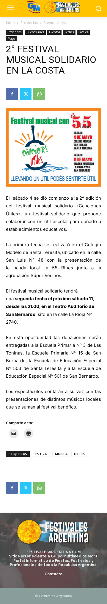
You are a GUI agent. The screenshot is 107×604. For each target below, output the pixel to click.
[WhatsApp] (39, 94)
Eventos (54, 32)
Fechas (69, 32)
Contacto (53, 574)
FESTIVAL (41, 454)
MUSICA (61, 454)
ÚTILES (79, 454)
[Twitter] (26, 94)
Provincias (29, 22)
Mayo (11, 38)
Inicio (10, 22)
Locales (83, 32)
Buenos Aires (54, 22)
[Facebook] (12, 94)
